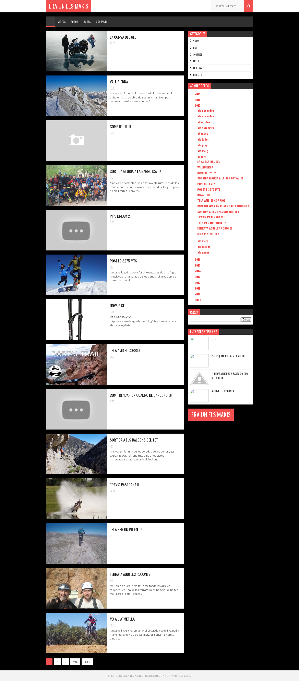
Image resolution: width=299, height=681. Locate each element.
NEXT (87, 662)
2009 (198, 299)
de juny (203, 145)
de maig (203, 151)
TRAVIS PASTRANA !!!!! (125, 484)
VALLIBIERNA (119, 81)
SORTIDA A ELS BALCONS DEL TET (134, 440)
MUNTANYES (198, 68)
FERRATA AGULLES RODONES (130, 574)
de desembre (206, 110)
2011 (198, 288)
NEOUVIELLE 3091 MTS (223, 391)
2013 (198, 276)
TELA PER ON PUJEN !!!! (126, 529)
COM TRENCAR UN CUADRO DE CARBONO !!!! (141, 395)
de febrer (204, 246)
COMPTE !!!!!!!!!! (120, 126)
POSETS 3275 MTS (123, 260)
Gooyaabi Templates (178, 676)
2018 (198, 99)
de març (203, 241)
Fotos (74, 22)
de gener (204, 252)
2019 (198, 94)
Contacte (101, 22)
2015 (198, 265)
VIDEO (196, 40)
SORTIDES (197, 54)
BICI (195, 47)
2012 (198, 282)
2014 (198, 271)
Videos (62, 22)
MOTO (196, 61)
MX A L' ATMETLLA (122, 619)
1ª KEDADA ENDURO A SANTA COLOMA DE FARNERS (230, 376)
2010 (198, 294)
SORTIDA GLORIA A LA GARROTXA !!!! (135, 171)
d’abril (202, 156)
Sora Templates (133, 676)
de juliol (203, 139)
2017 (198, 105)
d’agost (203, 133)
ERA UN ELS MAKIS (68, 6)
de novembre (206, 116)
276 (75, 662)
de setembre (206, 128)
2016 (198, 259)
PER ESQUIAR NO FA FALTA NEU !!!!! (228, 356)
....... (214, 339)
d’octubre (204, 122)
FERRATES (197, 75)
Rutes (87, 22)
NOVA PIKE (117, 305)
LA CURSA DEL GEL (123, 37)
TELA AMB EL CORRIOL (125, 350)
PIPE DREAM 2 (120, 216)
